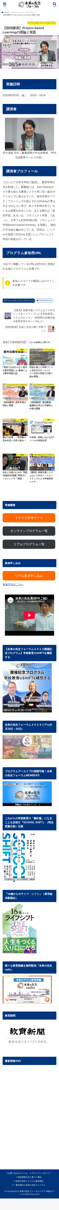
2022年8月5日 (45, 300)
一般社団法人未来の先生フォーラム (29, 1185)
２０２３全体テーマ (29, 517)
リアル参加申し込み (29, 575)
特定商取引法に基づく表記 (29, 1177)
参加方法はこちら (13, 584)
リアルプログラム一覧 (29, 544)
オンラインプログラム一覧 (29, 531)
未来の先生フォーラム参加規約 (29, 1181)
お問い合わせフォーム (18, 1173)
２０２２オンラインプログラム (20, 300)
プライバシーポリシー (41, 1173)
